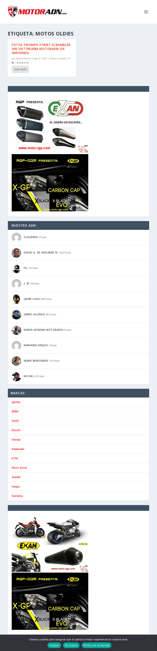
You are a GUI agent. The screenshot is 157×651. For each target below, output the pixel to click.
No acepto (71, 645)
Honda (16, 439)
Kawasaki (18, 449)
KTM (15, 458)
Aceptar (54, 645)
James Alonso (23, 58)
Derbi (15, 420)
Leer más (20, 69)
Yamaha (17, 496)
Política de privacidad (96, 645)
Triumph (62, 58)
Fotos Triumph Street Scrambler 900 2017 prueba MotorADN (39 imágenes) (41, 49)
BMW (15, 411)
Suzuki (16, 477)
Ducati (16, 430)
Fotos (53, 58)
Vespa (16, 486)
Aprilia (16, 402)
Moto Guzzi (19, 467)
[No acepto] (152, 643)
